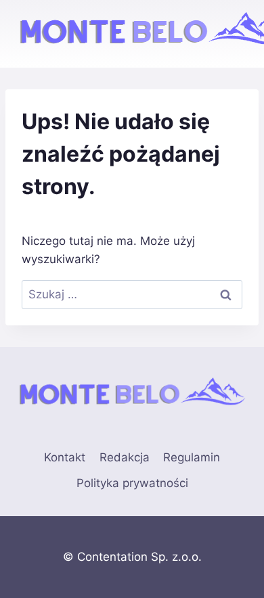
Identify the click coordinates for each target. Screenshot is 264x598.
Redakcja (125, 457)
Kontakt (64, 457)
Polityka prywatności (132, 483)
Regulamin (191, 457)
